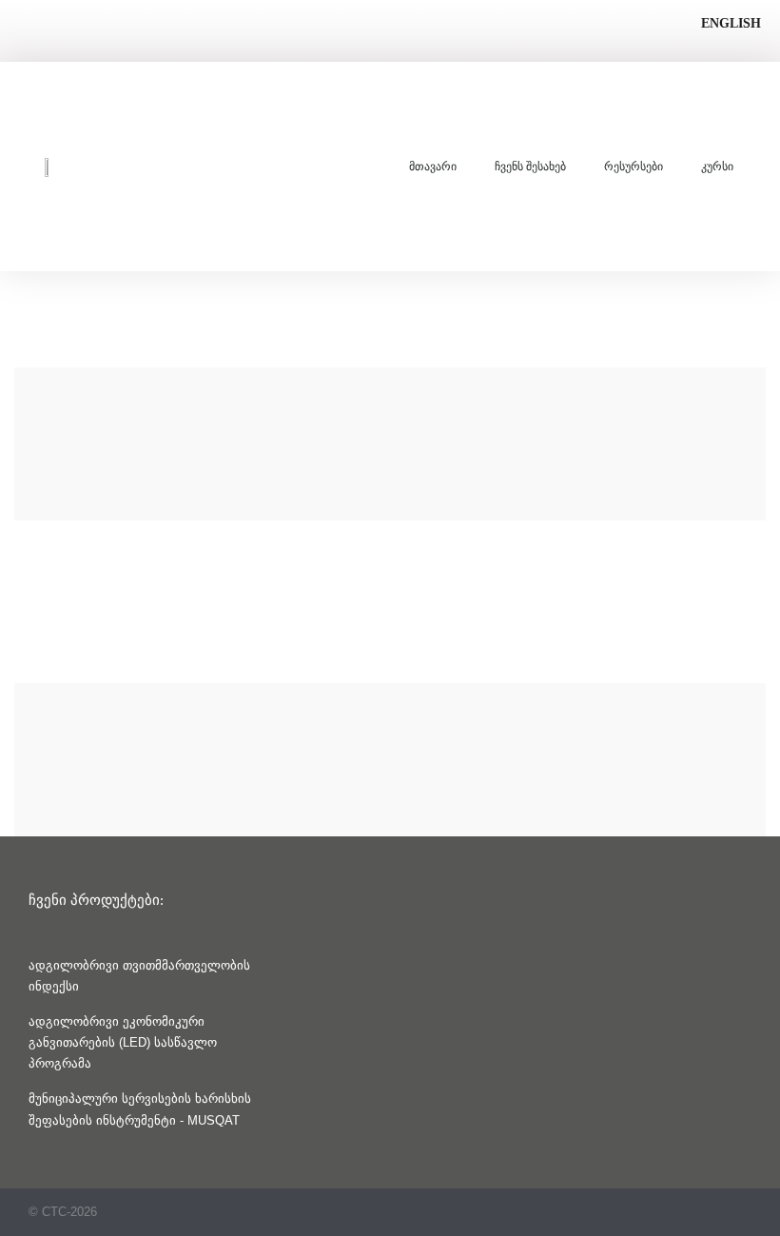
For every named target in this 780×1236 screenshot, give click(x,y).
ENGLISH (731, 23)
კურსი (717, 166)
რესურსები (633, 166)
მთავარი (433, 166)
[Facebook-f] (744, 1212)
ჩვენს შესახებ (530, 166)
